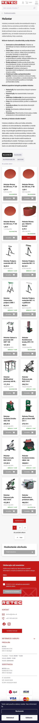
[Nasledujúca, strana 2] (20, 528)
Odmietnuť (10, 718)
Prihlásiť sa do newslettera (12, 591)
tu (2, 706)
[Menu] (36, 2)
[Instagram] (8, 623)
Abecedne (20, 159)
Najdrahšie (18, 155)
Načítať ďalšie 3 (19, 520)
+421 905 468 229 (11, 618)
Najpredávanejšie (9, 159)
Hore (21, 537)
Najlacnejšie (7, 155)
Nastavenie (20, 711)
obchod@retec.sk (11, 614)
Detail (28, 238)
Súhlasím (29, 718)
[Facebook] (4, 623)
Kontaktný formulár (12, 631)
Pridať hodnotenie (11, 552)
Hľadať (34, 8)
